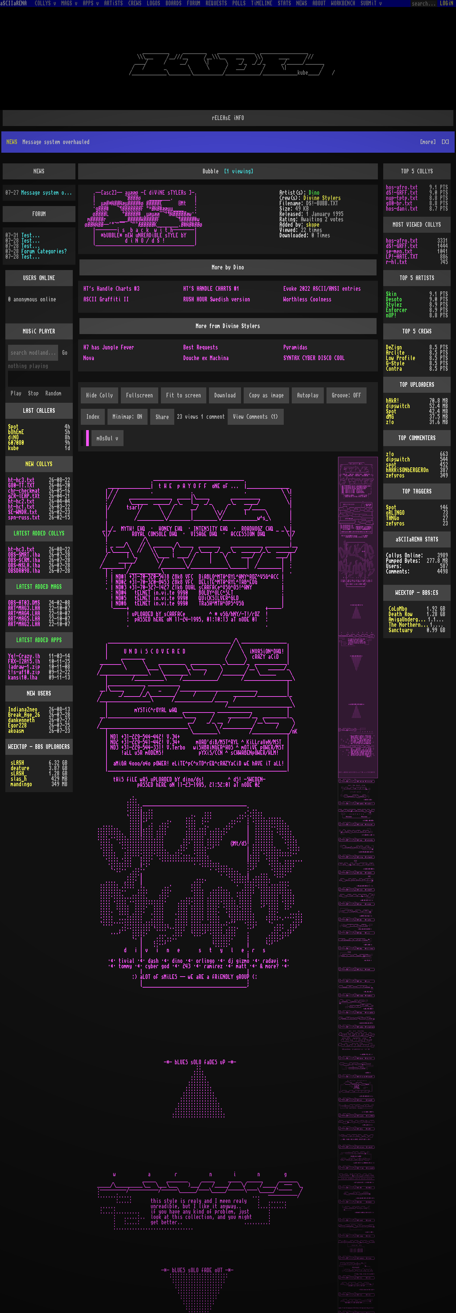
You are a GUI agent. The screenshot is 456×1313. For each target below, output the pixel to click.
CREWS (135, 3)
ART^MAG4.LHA (24, 592)
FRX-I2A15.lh (24, 640)
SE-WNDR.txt (22, 490)
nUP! (391, 294)
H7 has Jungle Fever (108, 326)
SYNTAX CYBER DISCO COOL (314, 336)
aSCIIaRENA (13, 3)
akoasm (16, 709)
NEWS (301, 3)
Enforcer (396, 288)
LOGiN (446, 3)
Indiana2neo (22, 688)
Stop (33, 372)
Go (64, 331)
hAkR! (392, 379)
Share (162, 395)
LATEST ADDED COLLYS (39, 512)
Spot (13, 405)
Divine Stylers (322, 176)
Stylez (394, 283)
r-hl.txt (396, 240)
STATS (284, 3)
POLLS (239, 3)
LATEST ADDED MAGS (39, 565)
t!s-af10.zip (24, 650)
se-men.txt (399, 230)
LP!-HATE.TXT (402, 235)
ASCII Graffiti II (106, 278)
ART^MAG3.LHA (24, 586)
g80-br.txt (399, 182)
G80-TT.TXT (21, 464)
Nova (88, 336)
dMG (390, 395)
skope (312, 203)
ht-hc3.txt (21, 458)
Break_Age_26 (24, 693)
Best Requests (200, 326)
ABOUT (319, 3)
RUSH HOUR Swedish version (216, 278)
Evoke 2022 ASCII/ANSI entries (322, 267)
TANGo (392, 496)
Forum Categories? (44, 230)
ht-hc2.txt (21, 480)
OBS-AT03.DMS (24, 581)
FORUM (193, 3)
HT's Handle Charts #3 (111, 267)
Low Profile (400, 336)
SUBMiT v (371, 3)
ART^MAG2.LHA (24, 602)
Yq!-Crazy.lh (24, 634)
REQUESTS (216, 3)
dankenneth (21, 699)
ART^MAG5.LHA (24, 597)
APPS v (91, 3)
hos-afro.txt (402, 166)
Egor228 (17, 704)
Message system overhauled (47, 171)
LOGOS (153, 3)
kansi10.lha (22, 656)
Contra (394, 347)
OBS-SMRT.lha (24, 533)
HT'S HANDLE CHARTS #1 (211, 267)
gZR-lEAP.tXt (24, 474)
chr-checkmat (24, 469)
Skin (391, 272)
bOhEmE (16, 410)
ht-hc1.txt (21, 485)
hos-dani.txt (402, 187)
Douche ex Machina (206, 336)
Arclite (395, 331)
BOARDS (174, 3)
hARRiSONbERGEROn (407, 448)
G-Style (395, 342)
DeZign (394, 326)
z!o (390, 400)
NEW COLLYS (39, 442)
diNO (13, 416)
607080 (16, 421)
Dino (314, 171)
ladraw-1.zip (24, 645)
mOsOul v (107, 417)
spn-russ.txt (24, 496)
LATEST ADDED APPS (39, 618)
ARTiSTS (113, 3)
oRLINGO (395, 491)
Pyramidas (295, 326)
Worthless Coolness (307, 278)
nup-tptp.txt (402, 176)
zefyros (395, 454)
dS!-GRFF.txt (402, 171)
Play (16, 372)
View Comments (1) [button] (255, 395)
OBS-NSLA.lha (24, 544)
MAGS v (69, 3)
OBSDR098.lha (24, 549)
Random (53, 372)
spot (391, 443)
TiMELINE (261, 3)
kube (13, 426)
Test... (30, 214)
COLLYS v (45, 3)
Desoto (394, 278)
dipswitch (398, 384)
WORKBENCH (343, 3)
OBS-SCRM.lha (24, 538)
